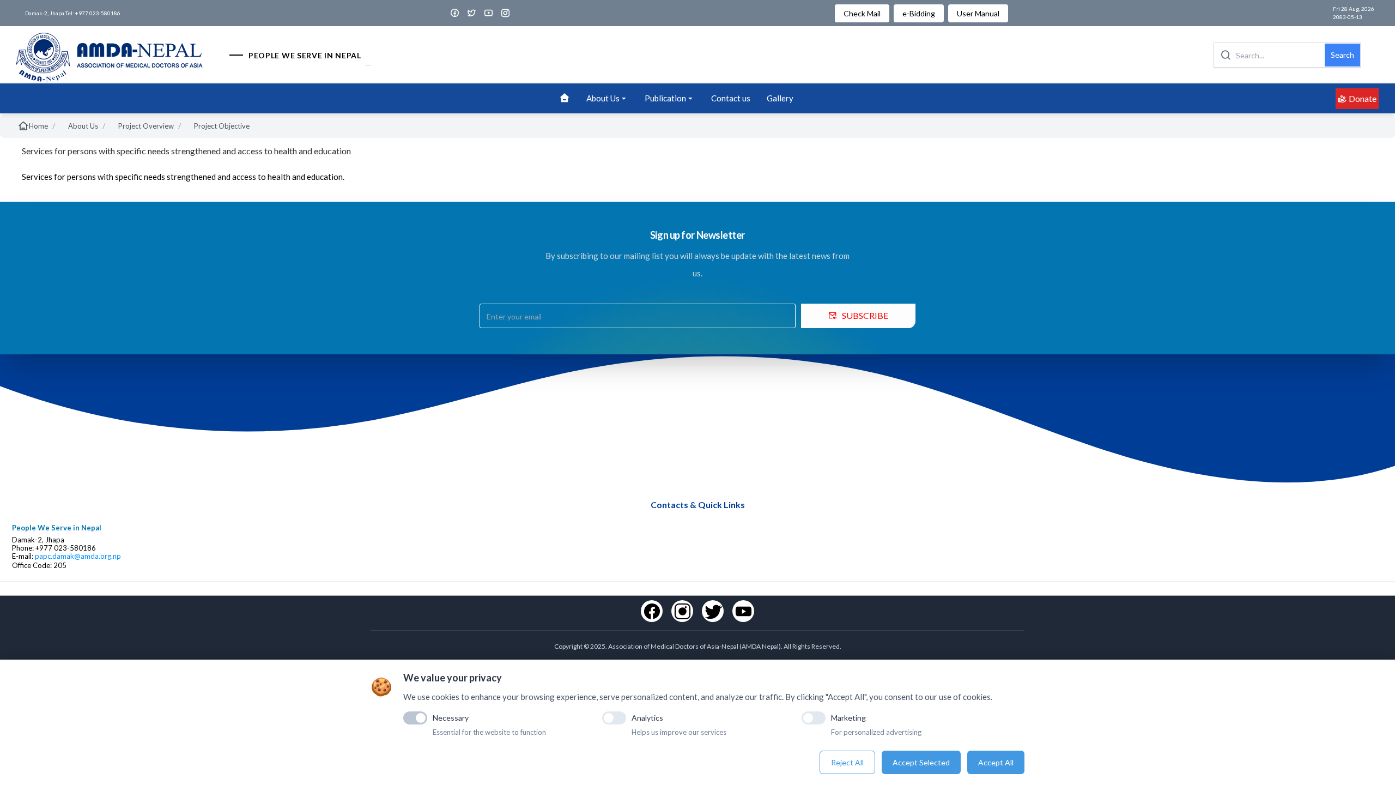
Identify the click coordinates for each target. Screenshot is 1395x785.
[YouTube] (743, 611)
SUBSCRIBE (865, 315)
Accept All (996, 762)
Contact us (730, 98)
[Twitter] (713, 611)
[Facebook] (652, 611)
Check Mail (862, 13)
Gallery (780, 98)
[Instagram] (682, 611)
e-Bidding (918, 13)
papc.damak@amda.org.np (78, 556)
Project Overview (146, 126)
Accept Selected (921, 762)
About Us (603, 98)
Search (1342, 54)
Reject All (847, 762)
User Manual (978, 13)
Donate (1362, 98)
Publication (665, 98)
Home (38, 126)
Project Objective (222, 126)
